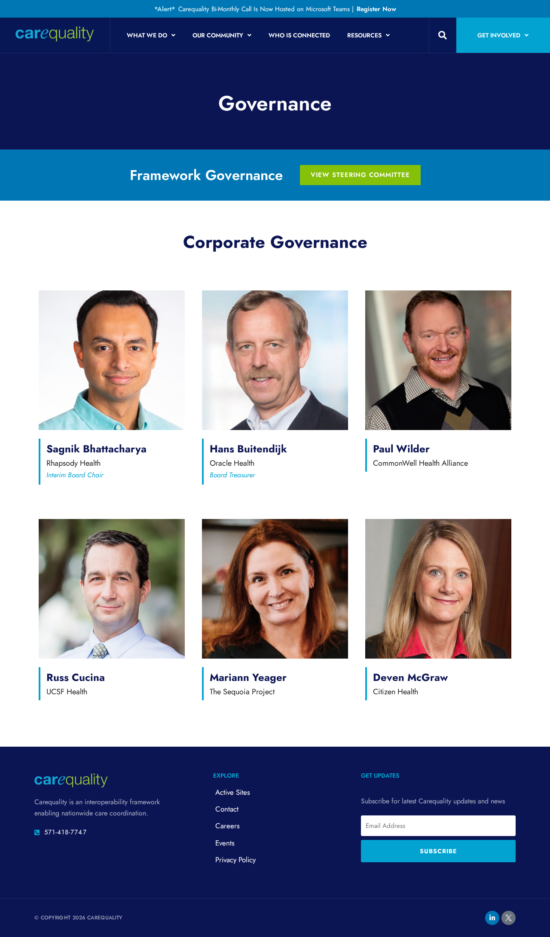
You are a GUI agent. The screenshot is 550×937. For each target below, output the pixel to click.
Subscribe (438, 851)
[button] (442, 35)
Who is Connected (299, 35)
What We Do (147, 35)
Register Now (376, 9)
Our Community (217, 35)
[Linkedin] (492, 918)
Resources (364, 35)
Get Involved (498, 35)
